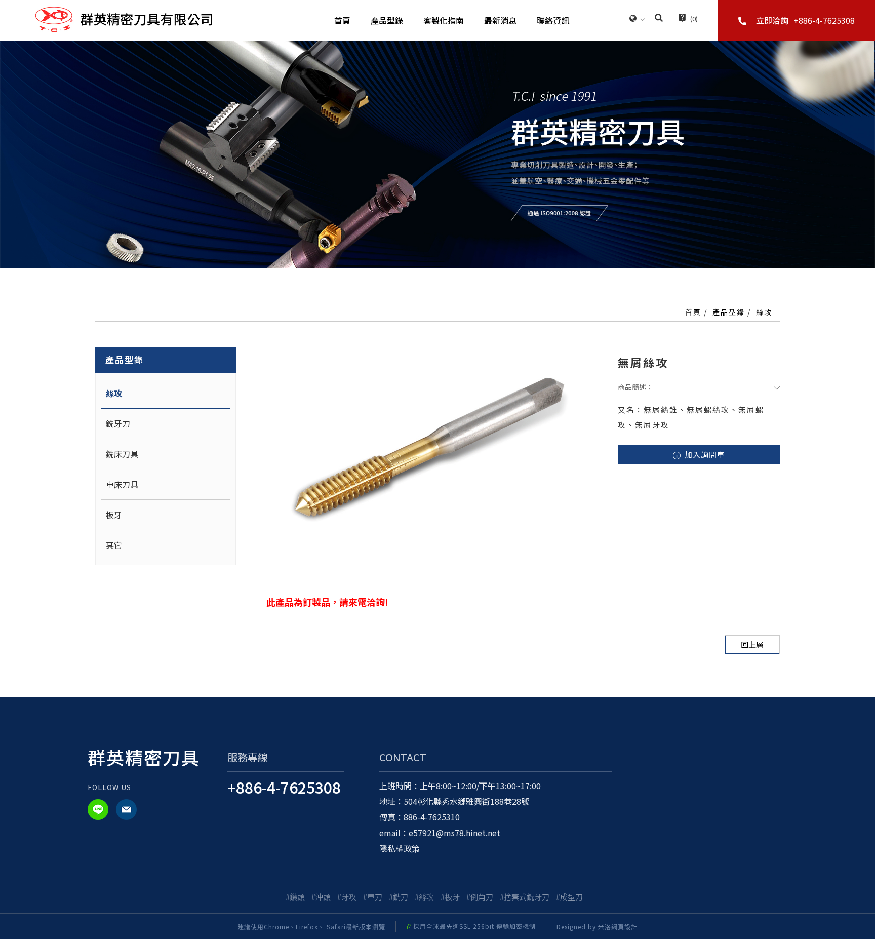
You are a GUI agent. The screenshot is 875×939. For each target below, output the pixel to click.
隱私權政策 (399, 848)
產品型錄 (387, 20)
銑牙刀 (118, 423)
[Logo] (123, 18)
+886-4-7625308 (284, 787)
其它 (114, 545)
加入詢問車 (704, 454)
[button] (659, 18)
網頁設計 (624, 926)
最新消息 (500, 20)
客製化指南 (443, 20)
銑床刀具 (122, 454)
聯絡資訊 (553, 20)
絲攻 (764, 312)
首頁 (342, 20)
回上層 (752, 644)
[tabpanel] (437, 154)
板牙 (114, 514)
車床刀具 (122, 484)
